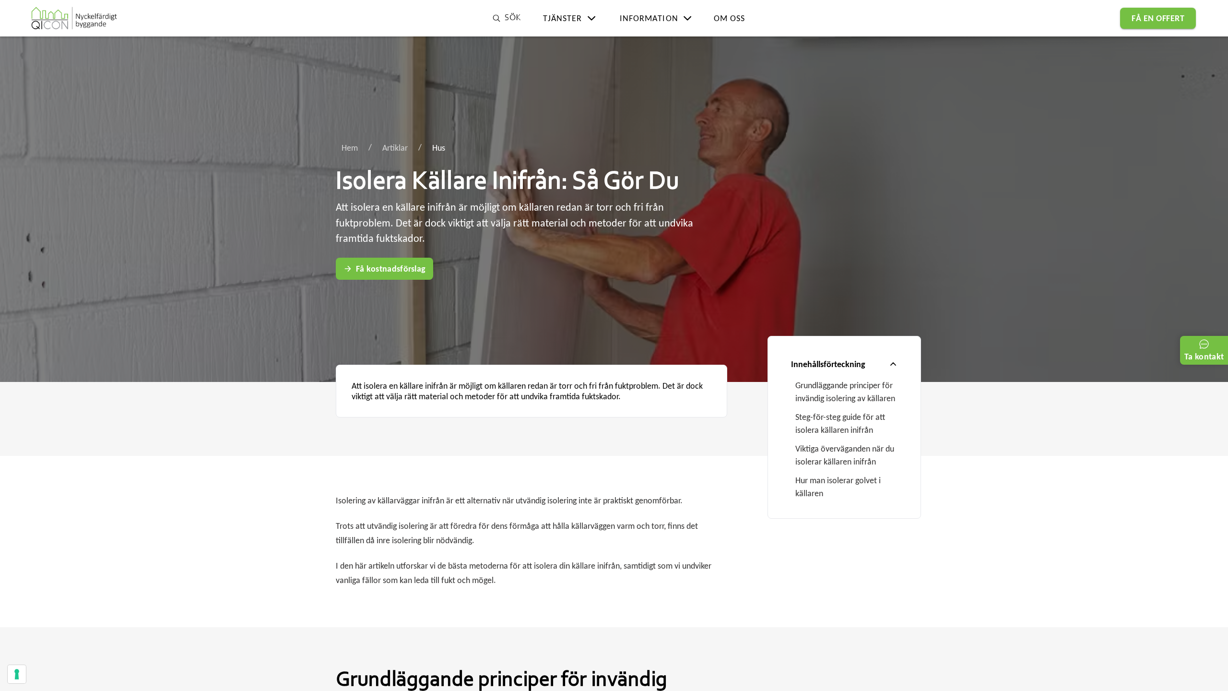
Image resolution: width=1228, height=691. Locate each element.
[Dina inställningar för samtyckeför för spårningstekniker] (17, 674)
